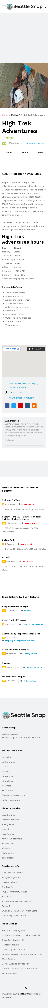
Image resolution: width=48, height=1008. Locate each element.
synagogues (8, 834)
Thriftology (7, 887)
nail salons (7, 757)
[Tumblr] (27, 405)
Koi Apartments (9, 973)
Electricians (8, 843)
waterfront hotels (10, 819)
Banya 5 (6, 906)
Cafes (5, 766)
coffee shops (8, 762)
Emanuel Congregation (13, 930)
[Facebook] (7, 405)
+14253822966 (16, 392)
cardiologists (8, 858)
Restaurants (8, 790)
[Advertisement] (24, 38)
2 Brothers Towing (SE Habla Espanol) (21, 935)
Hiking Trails (8, 824)
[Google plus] (20, 405)
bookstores (7, 776)
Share (24, 152)
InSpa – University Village (14, 891)
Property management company (20, 640)
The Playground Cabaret (14, 915)
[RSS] (34, 405)
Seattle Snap (25, 994)
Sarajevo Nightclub (11, 877)
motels (5, 771)
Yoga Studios (8, 815)
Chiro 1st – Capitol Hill (13, 940)
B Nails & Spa (8, 896)
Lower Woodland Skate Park (16, 964)
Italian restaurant (34, 667)
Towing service (30, 653)
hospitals (6, 785)
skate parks (7, 853)
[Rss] (26, 988)
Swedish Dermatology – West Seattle (20, 911)
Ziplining (15, 115)
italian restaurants (11, 800)
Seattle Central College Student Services (22, 954)
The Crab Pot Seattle (12, 872)
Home (5, 115)
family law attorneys (12, 838)
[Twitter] (13, 405)
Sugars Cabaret (10, 882)
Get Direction (37, 349)
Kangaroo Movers (10, 944)
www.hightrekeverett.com (21, 398)
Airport (27, 610)
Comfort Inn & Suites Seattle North (19, 968)
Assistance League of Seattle (16, 901)
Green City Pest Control (13, 949)
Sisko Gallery (8, 959)
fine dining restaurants (13, 795)
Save (40, 152)
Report (9, 152)
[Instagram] (20, 988)
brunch (5, 829)
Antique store (30, 681)
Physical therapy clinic (33, 624)
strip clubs (7, 781)
